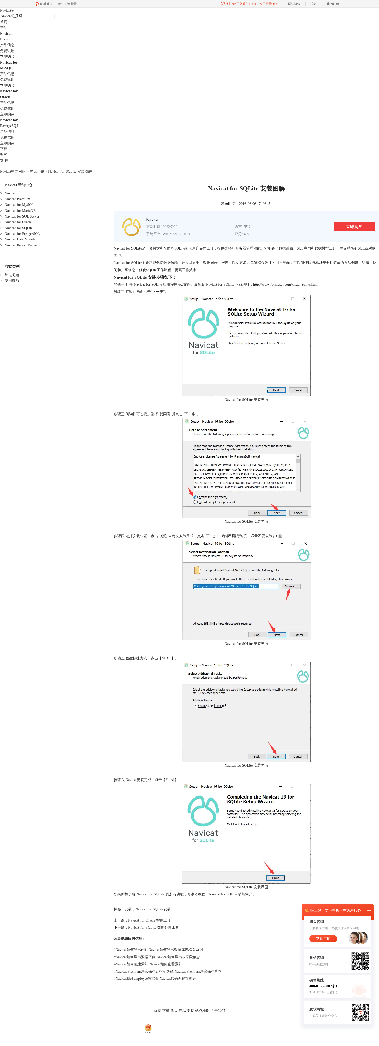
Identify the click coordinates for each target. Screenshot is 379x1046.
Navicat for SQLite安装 (153, 909)
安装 (128, 909)
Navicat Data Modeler (18, 239)
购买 (3, 155)
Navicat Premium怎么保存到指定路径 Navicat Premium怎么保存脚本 (168, 971)
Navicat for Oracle (16, 222)
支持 (190, 1011)
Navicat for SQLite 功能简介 (230, 894)
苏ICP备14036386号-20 (219, 1028)
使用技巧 (9, 281)
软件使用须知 (198, 1021)
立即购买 (7, 57)
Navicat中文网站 (13, 171)
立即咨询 (323, 939)
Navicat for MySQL (17, 205)
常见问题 (37, 171)
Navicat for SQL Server (19, 216)
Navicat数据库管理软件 (134, 1021)
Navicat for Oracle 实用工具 (149, 920)
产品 (3, 28)
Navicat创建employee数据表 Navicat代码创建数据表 (155, 979)
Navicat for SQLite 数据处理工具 (153, 927)
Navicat (7, 10)
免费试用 (7, 51)
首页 (3, 22)
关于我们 (218, 1011)
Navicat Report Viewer (19, 245)
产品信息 (7, 45)
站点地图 (202, 1011)
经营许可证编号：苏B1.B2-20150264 (177, 1028)
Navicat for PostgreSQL (20, 234)
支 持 (4, 160)
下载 (3, 149)
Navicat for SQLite (16, 228)
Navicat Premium (15, 199)
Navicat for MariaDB (18, 211)
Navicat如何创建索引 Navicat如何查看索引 (148, 964)
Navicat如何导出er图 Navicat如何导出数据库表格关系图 (158, 950)
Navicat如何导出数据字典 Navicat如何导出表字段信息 (157, 957)
